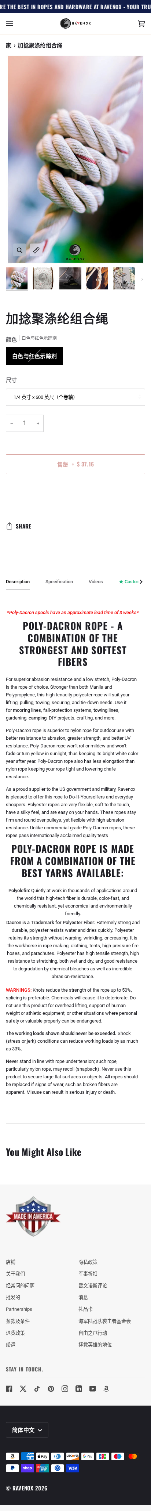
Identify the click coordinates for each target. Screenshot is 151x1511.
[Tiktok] (37, 1388)
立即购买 (75, 495)
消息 (83, 1297)
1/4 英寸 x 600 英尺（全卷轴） (46, 397)
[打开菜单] (17, 23)
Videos (96, 581)
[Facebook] (9, 1388)
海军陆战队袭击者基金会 (104, 1321)
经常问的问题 (20, 1285)
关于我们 (15, 1274)
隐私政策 (87, 1262)
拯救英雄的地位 (95, 1345)
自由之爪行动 (92, 1333)
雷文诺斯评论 (92, 1285)
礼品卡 (85, 1309)
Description (18, 581)
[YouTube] (92, 1388)
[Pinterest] (51, 1388)
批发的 (13, 1297)
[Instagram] (65, 1388)
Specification (59, 581)
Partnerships (19, 1309)
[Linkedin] (79, 1388)
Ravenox (23, 1488)
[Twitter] (23, 1388)
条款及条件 (18, 1321)
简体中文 (24, 1429)
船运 (10, 1345)
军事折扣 (87, 1274)
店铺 (10, 1262)
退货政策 (15, 1333)
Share (24, 526)
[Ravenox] (33, 1216)
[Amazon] (106, 1388)
